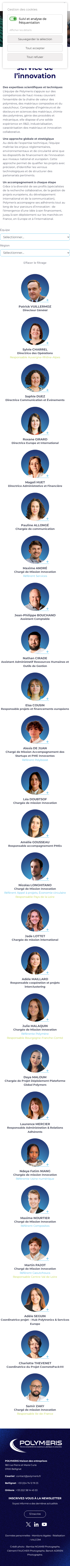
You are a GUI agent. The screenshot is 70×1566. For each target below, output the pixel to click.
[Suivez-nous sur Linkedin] (34, 1524)
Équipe (5, 230)
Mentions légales (41, 1535)
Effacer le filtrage (35, 262)
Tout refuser (35, 57)
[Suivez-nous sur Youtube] (43, 1524)
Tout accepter (35, 48)
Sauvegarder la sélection (35, 39)
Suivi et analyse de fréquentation (32, 20)
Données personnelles (17, 1535)
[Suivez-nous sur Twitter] (27, 1524)
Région (5, 245)
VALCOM (35, 1539)
